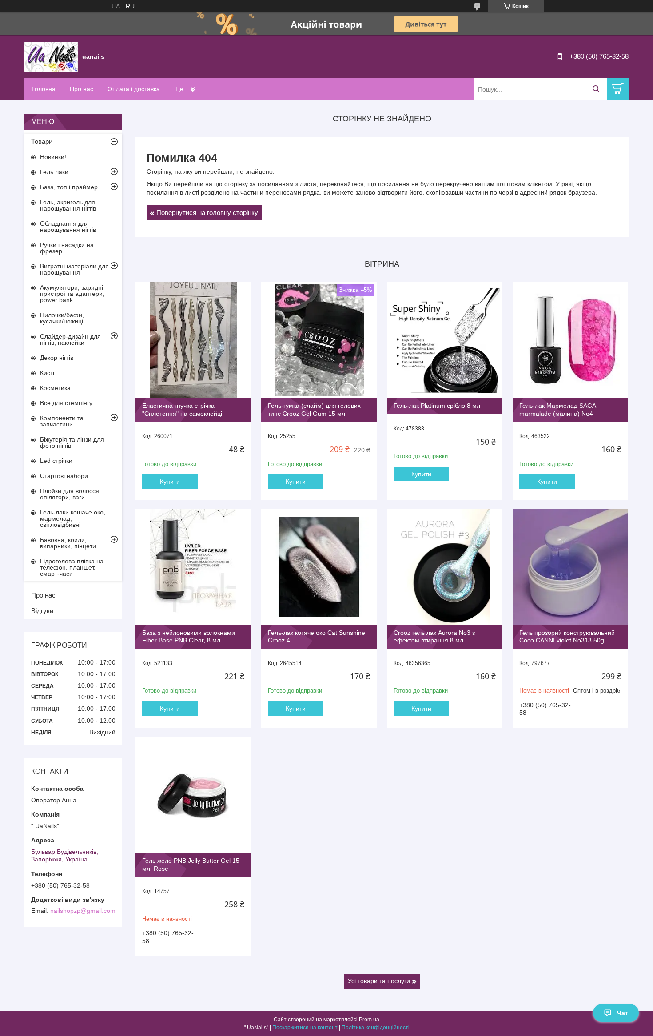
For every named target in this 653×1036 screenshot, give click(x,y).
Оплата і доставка (134, 88)
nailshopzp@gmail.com (82, 910)
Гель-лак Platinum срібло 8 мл (437, 405)
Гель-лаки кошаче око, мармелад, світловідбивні (72, 518)
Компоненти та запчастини (62, 421)
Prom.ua (369, 1019)
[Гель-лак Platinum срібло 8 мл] (444, 340)
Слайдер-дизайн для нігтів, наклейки (70, 339)
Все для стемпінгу (66, 402)
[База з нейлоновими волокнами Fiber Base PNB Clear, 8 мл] (193, 566)
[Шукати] (596, 89)
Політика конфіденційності (376, 1027)
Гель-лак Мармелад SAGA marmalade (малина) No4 (557, 409)
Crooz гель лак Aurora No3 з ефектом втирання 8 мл (434, 636)
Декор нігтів (56, 357)
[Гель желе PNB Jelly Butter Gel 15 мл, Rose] (193, 795)
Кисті (47, 372)
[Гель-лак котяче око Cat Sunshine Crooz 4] (319, 566)
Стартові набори (64, 475)
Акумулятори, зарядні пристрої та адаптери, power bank (72, 293)
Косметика (55, 387)
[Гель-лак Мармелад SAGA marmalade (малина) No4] (570, 340)
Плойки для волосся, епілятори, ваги (70, 494)
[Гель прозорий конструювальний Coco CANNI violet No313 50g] (570, 566)
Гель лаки (54, 171)
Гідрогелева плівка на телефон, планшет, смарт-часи (72, 567)
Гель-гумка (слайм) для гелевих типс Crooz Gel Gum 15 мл (314, 409)
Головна (44, 88)
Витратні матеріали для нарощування (74, 269)
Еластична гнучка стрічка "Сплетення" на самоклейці (182, 409)
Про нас (81, 88)
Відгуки (42, 610)
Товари (41, 141)
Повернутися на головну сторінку (207, 212)
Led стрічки (56, 460)
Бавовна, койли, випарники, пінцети (68, 543)
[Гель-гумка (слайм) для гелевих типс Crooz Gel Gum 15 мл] (319, 340)
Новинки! (53, 156)
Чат (622, 1012)
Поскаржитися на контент (305, 1027)
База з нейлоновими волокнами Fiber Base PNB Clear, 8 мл (188, 636)
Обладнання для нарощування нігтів (68, 226)
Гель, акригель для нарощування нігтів (68, 205)
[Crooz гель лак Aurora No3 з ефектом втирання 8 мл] (444, 566)
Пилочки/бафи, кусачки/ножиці (62, 318)
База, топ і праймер (69, 187)
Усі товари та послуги (379, 980)
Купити (170, 481)
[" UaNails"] (51, 56)
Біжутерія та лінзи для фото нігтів (72, 442)
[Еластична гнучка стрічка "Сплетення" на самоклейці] (193, 340)
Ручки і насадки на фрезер (67, 248)
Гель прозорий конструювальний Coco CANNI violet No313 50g (567, 636)
